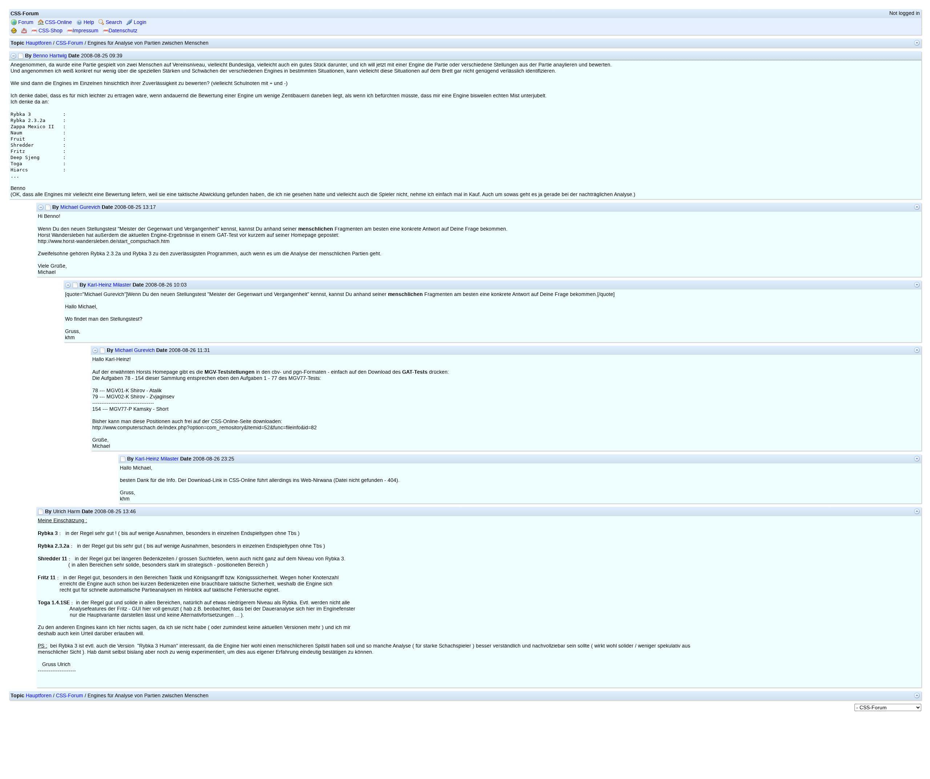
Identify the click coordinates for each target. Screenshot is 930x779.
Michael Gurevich (80, 207)
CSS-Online (58, 22)
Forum (25, 22)
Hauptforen (39, 43)
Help (88, 22)
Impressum (85, 31)
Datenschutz (123, 31)
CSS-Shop (49, 31)
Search (113, 22)
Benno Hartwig (50, 56)
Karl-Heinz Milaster (109, 285)
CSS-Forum (69, 43)
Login (139, 22)
